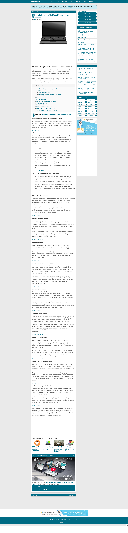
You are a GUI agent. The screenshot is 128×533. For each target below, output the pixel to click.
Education (90, 102)
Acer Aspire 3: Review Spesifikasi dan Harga (48, 448)
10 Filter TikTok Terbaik (84, 74)
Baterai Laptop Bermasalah (44, 97)
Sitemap (70, 519)
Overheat (38, 90)
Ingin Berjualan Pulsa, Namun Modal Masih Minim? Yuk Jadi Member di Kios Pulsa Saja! (87, 36)
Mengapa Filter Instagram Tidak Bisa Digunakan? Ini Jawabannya (87, 81)
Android (80, 100)
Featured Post (81, 104)
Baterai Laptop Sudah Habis (44, 106)
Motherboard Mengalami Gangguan (46, 101)
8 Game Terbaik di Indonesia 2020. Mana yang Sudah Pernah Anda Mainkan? (58, 449)
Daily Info (66, 522)
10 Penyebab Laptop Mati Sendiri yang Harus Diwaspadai (50, 16)
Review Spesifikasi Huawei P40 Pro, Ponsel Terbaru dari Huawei (87, 85)
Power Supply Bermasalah (43, 96)
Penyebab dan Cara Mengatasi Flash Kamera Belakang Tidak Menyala (87, 53)
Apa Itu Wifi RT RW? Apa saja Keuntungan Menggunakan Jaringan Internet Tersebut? (87, 61)
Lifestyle (58, 1)
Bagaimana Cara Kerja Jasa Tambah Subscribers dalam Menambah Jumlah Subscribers (87, 31)
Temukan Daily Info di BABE (40, 489)
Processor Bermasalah (42, 103)
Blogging (90, 100)
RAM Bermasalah (41, 99)
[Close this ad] (127, 525)
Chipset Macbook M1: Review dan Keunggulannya (86, 93)
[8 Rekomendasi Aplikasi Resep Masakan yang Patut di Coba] (37, 443)
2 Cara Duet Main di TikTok (85, 72)
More (90, 1)
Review (80, 113)
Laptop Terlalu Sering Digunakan (45, 108)
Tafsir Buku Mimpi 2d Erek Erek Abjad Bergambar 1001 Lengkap (86, 49)
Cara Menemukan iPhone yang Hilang (85, 69)
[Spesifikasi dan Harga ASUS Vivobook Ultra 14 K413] (70, 443)
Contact (55, 519)
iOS (79, 109)
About (50, 519)
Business (84, 1)
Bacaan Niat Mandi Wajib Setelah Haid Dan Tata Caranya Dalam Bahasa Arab (86, 41)
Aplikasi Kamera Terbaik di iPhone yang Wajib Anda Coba (86, 89)
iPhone (89, 109)
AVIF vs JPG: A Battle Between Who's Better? (85, 56)
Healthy (72, 1)
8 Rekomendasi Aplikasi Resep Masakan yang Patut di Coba (36, 448)
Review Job (76, 519)
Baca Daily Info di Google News (41, 486)
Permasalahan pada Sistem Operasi (47, 110)
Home (52, 1)
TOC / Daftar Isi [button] (37, 86)
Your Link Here (87, 13)
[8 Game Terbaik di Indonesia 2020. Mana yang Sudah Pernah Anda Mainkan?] (59, 443)
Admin (34, 19)
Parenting (90, 111)
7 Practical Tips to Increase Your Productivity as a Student (86, 45)
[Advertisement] (53, 55)
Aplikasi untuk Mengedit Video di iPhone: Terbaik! (86, 78)
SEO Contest (91, 113)
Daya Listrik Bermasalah (43, 105)
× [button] (96, 5)
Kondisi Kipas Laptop (45, 92)
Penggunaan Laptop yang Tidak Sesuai (50, 94)
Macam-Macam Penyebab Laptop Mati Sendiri (47, 88)
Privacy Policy (63, 519)
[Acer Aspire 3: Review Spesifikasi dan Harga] (48, 443)
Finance (78, 1)
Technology (65, 1)
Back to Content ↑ (37, 130)
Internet (90, 106)
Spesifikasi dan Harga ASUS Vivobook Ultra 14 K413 (69, 448)
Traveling (90, 115)
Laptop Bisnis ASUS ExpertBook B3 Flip (43, 455)
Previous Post (70, 495)
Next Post (35, 495)
